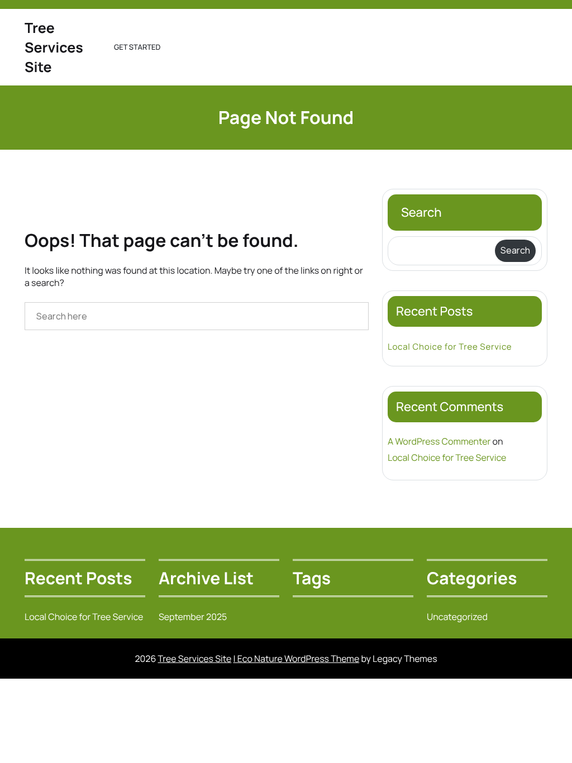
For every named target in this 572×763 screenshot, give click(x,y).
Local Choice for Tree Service (450, 346)
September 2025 (193, 617)
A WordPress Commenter (439, 441)
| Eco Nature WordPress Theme (296, 658)
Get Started (137, 47)
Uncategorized (457, 617)
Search (421, 212)
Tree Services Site (54, 47)
